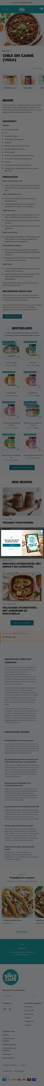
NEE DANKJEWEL (11, 548)
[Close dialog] (42, 531)
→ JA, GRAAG (11, 545)
